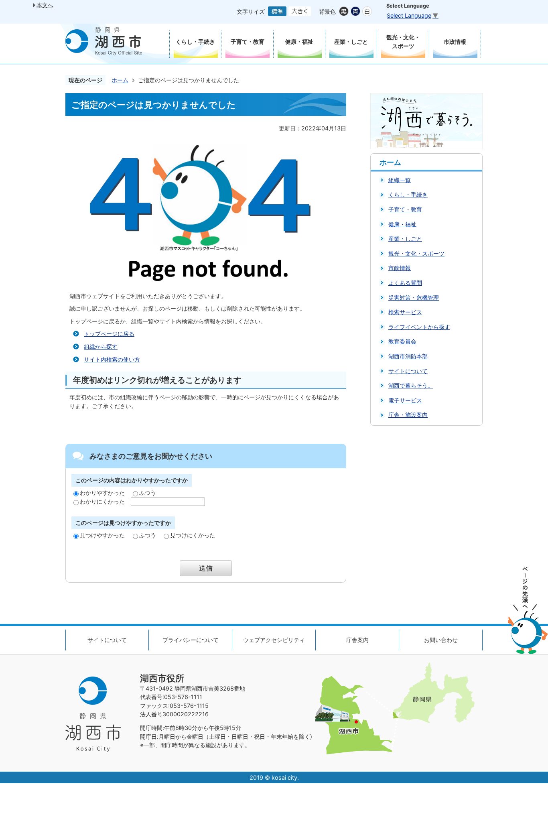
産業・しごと (405, 238)
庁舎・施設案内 (408, 414)
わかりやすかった (102, 492)
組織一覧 (399, 180)
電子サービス (405, 400)
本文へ (45, 5)
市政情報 (399, 267)
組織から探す (101, 346)
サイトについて (408, 371)
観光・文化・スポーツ (416, 253)
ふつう (147, 492)
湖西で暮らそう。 (410, 385)
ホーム (120, 80)
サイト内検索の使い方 (112, 359)
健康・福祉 (402, 224)
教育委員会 (402, 341)
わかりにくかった (102, 501)
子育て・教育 (405, 209)
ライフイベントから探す (419, 326)
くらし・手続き (408, 194)
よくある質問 (405, 282)
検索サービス (405, 312)
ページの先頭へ (528, 610)
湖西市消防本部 (408, 356)
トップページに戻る (109, 333)
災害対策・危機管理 (413, 297)
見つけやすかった (102, 535)
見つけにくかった (192, 535)
